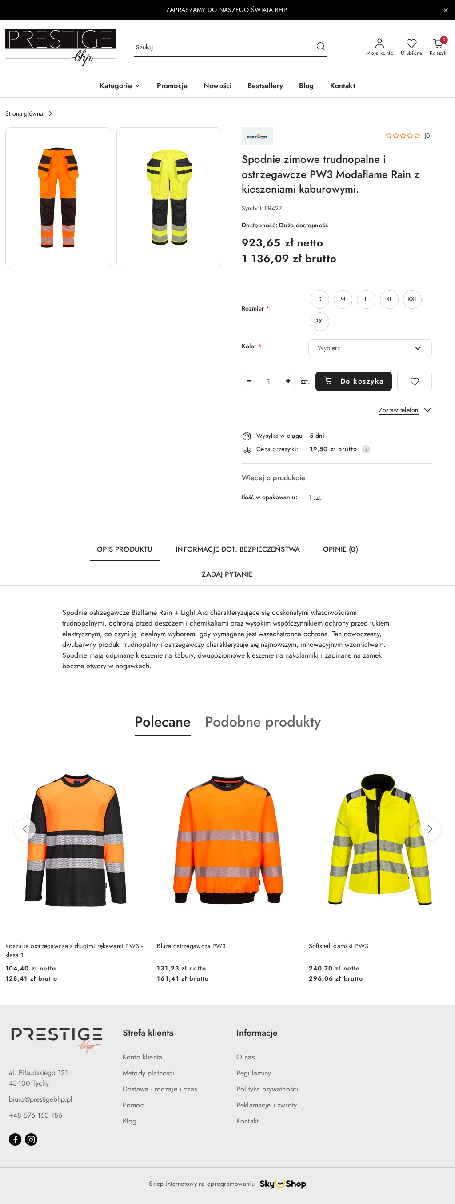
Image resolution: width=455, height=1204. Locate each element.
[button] (120, 86)
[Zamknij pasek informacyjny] (446, 10)
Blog (130, 1121)
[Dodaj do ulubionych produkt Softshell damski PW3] (439, 757)
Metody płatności (149, 1073)
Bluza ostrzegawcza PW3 (191, 945)
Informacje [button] (257, 1032)
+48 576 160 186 (35, 1115)
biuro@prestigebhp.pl (40, 1099)
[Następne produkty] (430, 829)
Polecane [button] (163, 721)
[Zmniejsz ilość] (248, 381)
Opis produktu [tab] (124, 549)
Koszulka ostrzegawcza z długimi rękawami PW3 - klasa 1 (74, 950)
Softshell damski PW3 (339, 945)
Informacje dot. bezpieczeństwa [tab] (238, 549)
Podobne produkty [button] (263, 721)
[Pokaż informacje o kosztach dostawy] (366, 449)
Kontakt (247, 1121)
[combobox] (370, 348)
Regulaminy (253, 1073)
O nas (245, 1057)
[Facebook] (15, 1139)
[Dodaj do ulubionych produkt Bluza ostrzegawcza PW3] (288, 757)
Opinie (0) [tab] (340, 549)
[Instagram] (31, 1139)
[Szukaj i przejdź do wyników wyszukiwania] (321, 47)
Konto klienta (142, 1057)
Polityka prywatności (267, 1089)
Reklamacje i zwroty (266, 1105)
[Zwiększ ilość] (288, 381)
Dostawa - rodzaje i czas (160, 1089)
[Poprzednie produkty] (25, 829)
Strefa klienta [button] (148, 1032)
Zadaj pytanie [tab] (227, 574)
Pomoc (133, 1105)
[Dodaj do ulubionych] (414, 381)
